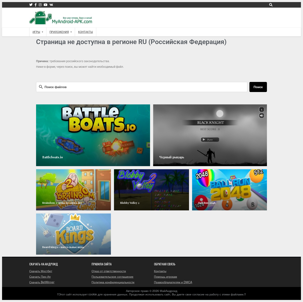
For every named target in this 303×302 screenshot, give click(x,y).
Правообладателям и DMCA (173, 282)
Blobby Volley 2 (129, 202)
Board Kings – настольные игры (63, 247)
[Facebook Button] (36, 4)
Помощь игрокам (165, 276)
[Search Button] (270, 4)
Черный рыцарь (171, 157)
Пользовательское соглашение (112, 276)
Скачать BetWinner (41, 282)
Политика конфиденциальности (113, 282)
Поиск (258, 87)
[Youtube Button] (45, 4)
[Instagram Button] (40, 4)
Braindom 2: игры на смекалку (62, 202)
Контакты (85, 32)
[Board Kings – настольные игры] (73, 234)
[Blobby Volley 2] (151, 189)
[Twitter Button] (31, 4)
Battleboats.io (52, 157)
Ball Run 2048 (206, 202)
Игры (36, 32)
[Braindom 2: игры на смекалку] (73, 189)
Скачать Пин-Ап (40, 276)
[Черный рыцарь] (210, 135)
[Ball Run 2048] (229, 189)
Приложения (59, 32)
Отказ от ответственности (109, 271)
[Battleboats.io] (93, 135)
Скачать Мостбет (40, 271)
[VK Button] (51, 4)
